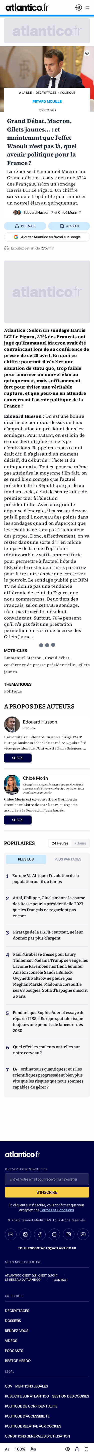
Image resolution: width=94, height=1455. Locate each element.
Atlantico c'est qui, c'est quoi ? (31, 1275)
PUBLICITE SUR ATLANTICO (27, 1396)
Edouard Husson (36, 212)
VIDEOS (11, 1340)
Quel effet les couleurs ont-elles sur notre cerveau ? (46, 1049)
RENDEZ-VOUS (16, 1330)
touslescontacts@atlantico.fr (47, 1248)
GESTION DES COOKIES (70, 1396)
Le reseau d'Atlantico (23, 1280)
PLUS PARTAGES (68, 859)
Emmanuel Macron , (24, 658)
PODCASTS (14, 1350)
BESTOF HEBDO (18, 1360)
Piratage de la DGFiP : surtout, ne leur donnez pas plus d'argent (48, 935)
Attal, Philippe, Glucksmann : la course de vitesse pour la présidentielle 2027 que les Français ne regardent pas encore (49, 907)
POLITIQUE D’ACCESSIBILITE (27, 1416)
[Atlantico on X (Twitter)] (25, 1234)
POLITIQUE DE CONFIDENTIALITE (31, 1406)
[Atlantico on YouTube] (83, 1234)
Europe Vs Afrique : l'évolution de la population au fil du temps (45, 878)
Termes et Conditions (57, 1210)
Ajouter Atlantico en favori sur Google (51, 237)
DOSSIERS (13, 1320)
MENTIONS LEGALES (31, 1386)
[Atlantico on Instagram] (68, 1234)
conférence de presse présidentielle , (41, 665)
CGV (8, 1386)
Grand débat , (58, 658)
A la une (25, 92)
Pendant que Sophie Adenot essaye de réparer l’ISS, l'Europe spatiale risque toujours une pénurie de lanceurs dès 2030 (48, 1021)
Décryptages (46, 92)
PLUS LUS (26, 859)
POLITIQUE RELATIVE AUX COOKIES (33, 1426)
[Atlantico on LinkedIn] (54, 1234)
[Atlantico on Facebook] (40, 1234)
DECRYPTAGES (17, 1310)
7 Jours (80, 843)
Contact (61, 1280)
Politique (67, 92)
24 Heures (60, 843)
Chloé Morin (67, 212)
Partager (28, 226)
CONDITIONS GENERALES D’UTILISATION (37, 1436)
